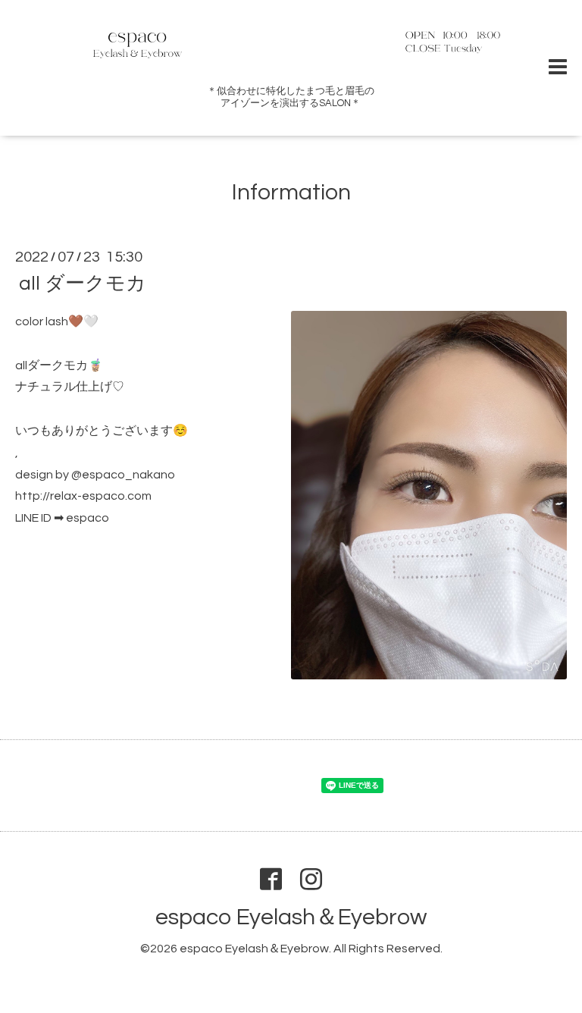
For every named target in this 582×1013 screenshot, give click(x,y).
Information (291, 192)
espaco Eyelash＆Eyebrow (291, 917)
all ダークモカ (82, 283)
